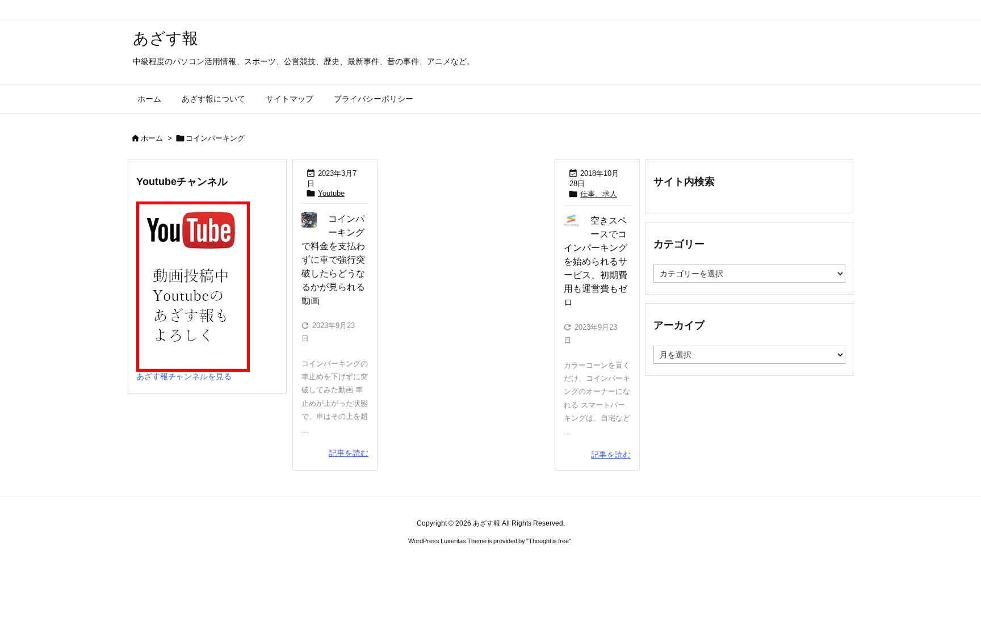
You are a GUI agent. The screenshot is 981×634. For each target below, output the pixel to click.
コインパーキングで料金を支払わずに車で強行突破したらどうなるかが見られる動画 (333, 259)
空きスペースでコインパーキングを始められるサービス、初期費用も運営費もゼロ (595, 261)
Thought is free (549, 541)
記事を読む (348, 452)
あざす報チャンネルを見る (184, 376)
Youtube (331, 193)
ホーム (152, 138)
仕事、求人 (598, 194)
